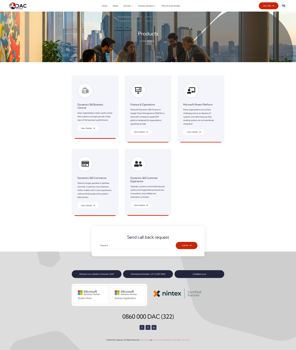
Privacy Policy (184, 340)
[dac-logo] (18, 3)
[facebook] (142, 327)
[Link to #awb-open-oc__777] (283, 6)
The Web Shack (159, 340)
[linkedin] (154, 327)
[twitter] (148, 327)
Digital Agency (172, 340)
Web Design (145, 340)
